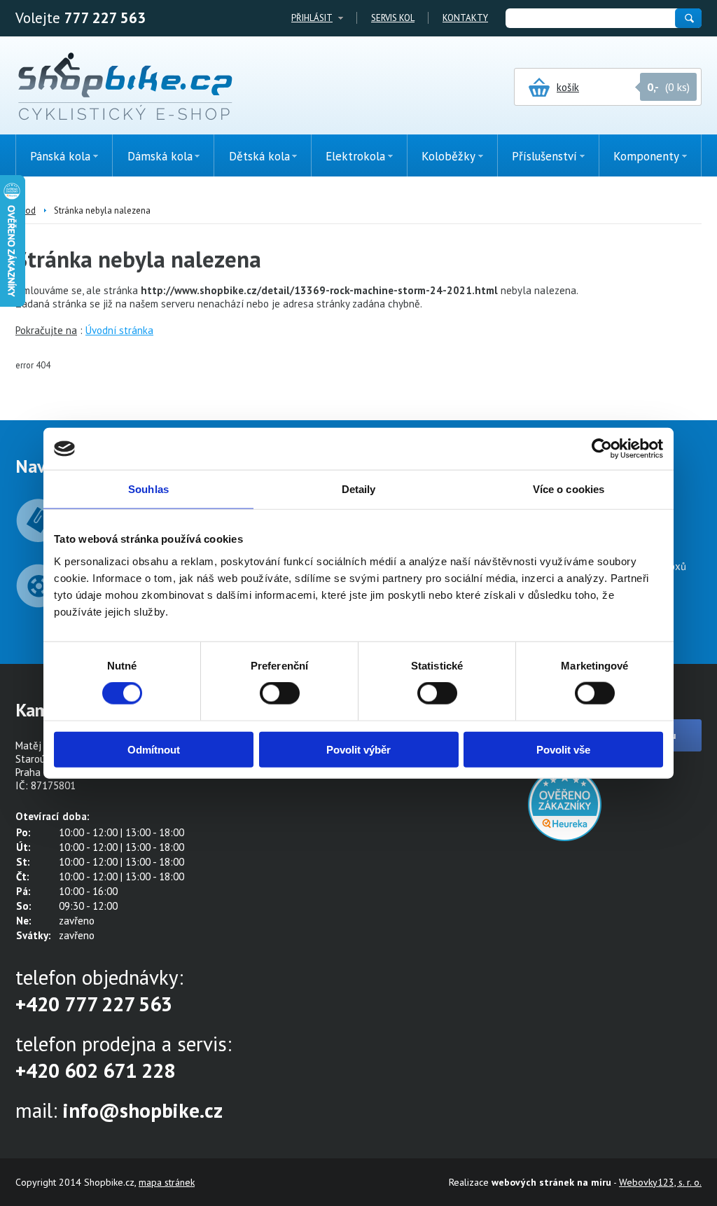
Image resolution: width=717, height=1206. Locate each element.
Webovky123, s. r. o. (660, 1182)
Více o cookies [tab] (568, 489)
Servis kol (393, 18)
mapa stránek (167, 1182)
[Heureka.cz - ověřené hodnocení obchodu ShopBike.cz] (564, 837)
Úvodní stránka (119, 330)
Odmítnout (153, 749)
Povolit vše (563, 749)
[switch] (280, 693)
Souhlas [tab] (148, 489)
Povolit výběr (358, 749)
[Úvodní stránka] (125, 87)
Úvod (25, 210)
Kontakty (465, 18)
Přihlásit (312, 18)
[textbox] (590, 18)
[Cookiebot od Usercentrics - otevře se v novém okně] (602, 448)
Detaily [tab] (359, 489)
